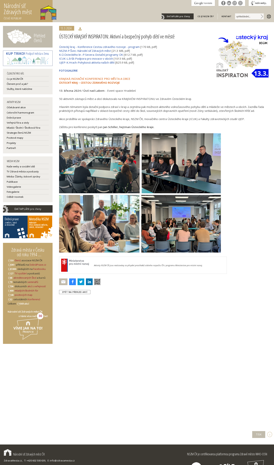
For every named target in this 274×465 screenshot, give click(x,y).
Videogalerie (14, 186)
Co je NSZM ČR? (206, 16)
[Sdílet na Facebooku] (71, 281)
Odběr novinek (15, 196)
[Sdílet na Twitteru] (80, 281)
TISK (259, 434)
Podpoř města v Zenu (27, 53)
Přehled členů (39, 37)
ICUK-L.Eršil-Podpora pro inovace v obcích (86, 58)
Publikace (12, 181)
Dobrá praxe (14, 117)
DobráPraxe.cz (37, 264)
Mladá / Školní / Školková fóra (23, 127)
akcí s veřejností (36, 286)
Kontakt (227, 16)
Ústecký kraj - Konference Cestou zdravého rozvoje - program (99, 47)
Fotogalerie (13, 191)
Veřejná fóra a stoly (18, 122)
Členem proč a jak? (17, 84)
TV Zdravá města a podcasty (23, 171)
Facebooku (39, 269)
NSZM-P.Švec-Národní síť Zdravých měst (85, 51)
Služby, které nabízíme (19, 89)
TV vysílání (21, 273)
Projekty (11, 143)
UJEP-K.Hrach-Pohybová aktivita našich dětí (86, 62)
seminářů (32, 282)
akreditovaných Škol (24, 277)
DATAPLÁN (178, 16)
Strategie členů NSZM (19, 132)
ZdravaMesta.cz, (13, 460)
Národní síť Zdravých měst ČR (29, 454)
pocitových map (23, 295)
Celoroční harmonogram (20, 112)
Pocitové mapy (15, 137)
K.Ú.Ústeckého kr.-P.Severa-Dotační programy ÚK (91, 54)
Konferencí (34, 299)
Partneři (11, 148)
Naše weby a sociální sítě (21, 166)
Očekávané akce (16, 107)
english (268, 16)
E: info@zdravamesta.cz (61, 460)
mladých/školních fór (26, 290)
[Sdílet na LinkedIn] (88, 281)
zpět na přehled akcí (74, 292)
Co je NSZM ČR (15, 79)
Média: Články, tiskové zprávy (23, 176)
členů (18, 260)
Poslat (63, 281)
